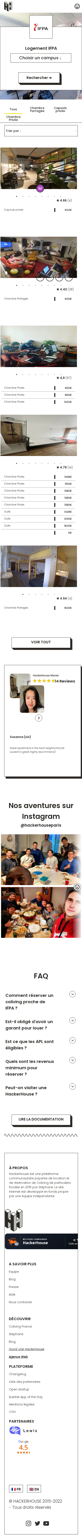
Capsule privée (60, 109)
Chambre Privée (13, 118)
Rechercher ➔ (39, 77)
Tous (13, 109)
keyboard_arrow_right (39, 718)
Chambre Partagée (37, 109)
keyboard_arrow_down (72, 994)
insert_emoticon (77, 887)
